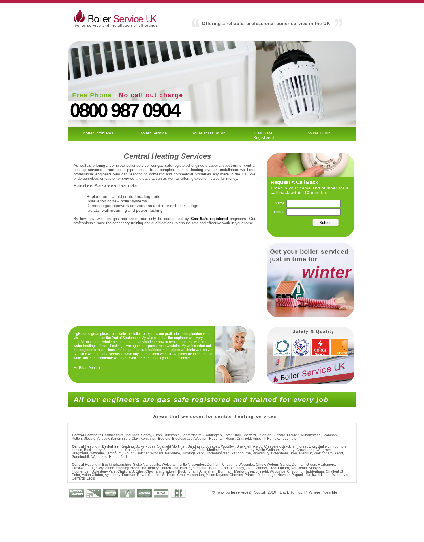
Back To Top (291, 492)
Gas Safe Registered (263, 135)
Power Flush (319, 133)
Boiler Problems (98, 133)
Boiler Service (153, 133)
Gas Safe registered (209, 219)
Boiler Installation (208, 133)
